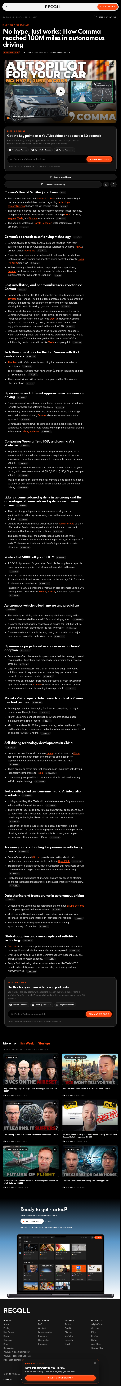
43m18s (75, 950)
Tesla (20, 218)
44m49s (32, 971)
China (76, 753)
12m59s (47, 431)
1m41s (24, 227)
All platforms (97, 1324)
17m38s (24, 475)
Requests (42, 1336)
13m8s (26, 445)
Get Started (107, 7)
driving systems (30, 431)
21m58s (59, 531)
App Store (96, 1344)
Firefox (94, 1336)
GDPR (42, 591)
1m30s (62, 218)
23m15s (26, 547)
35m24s (51, 805)
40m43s (15, 873)
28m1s (24, 664)
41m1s (10, 900)
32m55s (11, 747)
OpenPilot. (64, 861)
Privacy (8, 1379)
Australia (13, 946)
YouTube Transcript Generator (18, 1356)
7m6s (30, 383)
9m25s (26, 419)
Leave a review (45, 1332)
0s (63, 192)
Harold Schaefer (42, 223)
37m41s (15, 821)
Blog (6, 1344)
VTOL (67, 214)
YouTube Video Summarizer (17, 1352)
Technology (31, 17)
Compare (8, 1340)
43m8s (45, 926)
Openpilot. (30, 250)
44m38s (50, 959)
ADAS (79, 247)
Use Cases (9, 1332)
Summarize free (99, 159)
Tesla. (40, 773)
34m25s (27, 795)
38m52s (55, 837)
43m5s (79, 918)
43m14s (28, 940)
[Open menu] (7, 7)
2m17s (42, 251)
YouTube (69, 1336)
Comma (33, 218)
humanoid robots (46, 198)
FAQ (40, 1324)
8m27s (61, 407)
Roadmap (42, 1344)
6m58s (33, 375)
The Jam (12, 362)
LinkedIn (69, 1340)
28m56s (49, 676)
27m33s (26, 650)
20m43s (23, 487)
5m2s (71, 326)
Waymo (12, 218)
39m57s (77, 861)
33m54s (40, 781)
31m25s (38, 702)
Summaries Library (12, 17)
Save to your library (62, 177)
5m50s (78, 342)
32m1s (47, 721)
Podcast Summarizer (13, 1360)
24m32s (45, 583)
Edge (93, 1332)
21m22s (24, 519)
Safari (94, 1340)
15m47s (24, 463)
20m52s (22, 505)
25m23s (78, 619)
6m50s (28, 366)
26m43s (72, 628)
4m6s (23, 289)
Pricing (7, 1328)
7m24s (22, 397)
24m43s (15, 595)
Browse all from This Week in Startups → (25, 1049)
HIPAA (51, 591)
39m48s (24, 851)
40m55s (15, 886)
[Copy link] (113, 184)
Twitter (68, 1324)
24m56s (11, 609)
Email (67, 1344)
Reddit (68, 1328)
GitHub (36, 857)
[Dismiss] (95, 1362)
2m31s (35, 263)
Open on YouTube (107, 17)
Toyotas (12, 299)
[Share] (106, 184)
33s (64, 206)
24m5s (61, 557)
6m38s (32, 356)
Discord (68, 1332)
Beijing (50, 753)
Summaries (9, 1348)
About (6, 1324)
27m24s (60, 636)
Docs (6, 1336)
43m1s (57, 910)
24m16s (15, 571)
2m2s (78, 237)
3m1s (59, 275)
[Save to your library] (55, 1057)
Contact (42, 1328)
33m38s (51, 773)
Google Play (97, 1348)
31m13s (71, 688)
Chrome (95, 1328)
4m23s (66, 307)
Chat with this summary (55, 184)
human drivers (66, 523)
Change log (43, 1340)
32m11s (46, 733)
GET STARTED (33, 1221)
